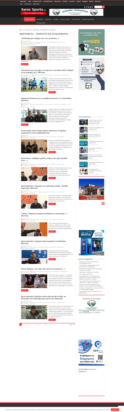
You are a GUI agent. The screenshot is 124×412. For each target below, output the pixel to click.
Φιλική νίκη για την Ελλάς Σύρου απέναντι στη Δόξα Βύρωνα (95, 156)
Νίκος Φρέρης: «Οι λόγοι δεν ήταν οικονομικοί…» (43, 269)
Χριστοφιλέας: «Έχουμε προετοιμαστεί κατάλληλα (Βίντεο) (43, 242)
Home (22, 30)
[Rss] (85, 7)
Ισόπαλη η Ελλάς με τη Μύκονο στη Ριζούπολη (95, 135)
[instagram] (92, 7)
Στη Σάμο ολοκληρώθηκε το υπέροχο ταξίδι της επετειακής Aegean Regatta (91, 288)
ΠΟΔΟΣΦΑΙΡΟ (29, 19)
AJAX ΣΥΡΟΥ (23, 1)
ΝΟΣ (21, 4)
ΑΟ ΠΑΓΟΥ (65, 1)
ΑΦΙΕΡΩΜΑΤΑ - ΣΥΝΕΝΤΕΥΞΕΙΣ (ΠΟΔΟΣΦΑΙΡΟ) (45, 42)
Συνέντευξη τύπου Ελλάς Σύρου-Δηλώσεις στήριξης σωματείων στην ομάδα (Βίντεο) (43, 131)
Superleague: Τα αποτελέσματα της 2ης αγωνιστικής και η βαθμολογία (89, 266)
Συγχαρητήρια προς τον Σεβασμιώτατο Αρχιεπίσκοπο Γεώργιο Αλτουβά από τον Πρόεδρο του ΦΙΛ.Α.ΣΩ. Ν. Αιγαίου (89, 277)
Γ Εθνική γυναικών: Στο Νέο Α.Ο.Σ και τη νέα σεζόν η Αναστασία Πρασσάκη (96, 121)
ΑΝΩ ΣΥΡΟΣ (36, 4)
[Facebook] (86, 7)
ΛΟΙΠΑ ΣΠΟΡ (76, 19)
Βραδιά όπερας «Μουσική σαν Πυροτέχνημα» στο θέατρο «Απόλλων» (91, 269)
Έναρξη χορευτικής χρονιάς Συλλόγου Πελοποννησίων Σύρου (89, 262)
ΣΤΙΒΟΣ (55, 19)
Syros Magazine (86, 259)
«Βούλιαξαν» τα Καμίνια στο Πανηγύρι (89, 272)
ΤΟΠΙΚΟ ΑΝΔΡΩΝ (65, 75)
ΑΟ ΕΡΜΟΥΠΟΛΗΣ (48, 1)
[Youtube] (90, 7)
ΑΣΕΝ (29, 1)
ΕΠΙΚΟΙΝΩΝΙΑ (40, 23)
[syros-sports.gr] (33, 10)
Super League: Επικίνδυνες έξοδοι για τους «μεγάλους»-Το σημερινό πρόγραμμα (90, 281)
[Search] (103, 7)
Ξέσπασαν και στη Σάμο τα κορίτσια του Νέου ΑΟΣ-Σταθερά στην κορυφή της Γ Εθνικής (47, 71)
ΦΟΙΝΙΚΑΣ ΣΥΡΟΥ (37, 1)
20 (39, 324)
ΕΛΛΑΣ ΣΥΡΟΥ (27, 4)
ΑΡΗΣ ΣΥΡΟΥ (57, 1)
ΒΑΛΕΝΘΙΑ (85, 1)
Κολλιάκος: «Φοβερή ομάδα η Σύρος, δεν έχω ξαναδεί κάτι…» (44, 159)
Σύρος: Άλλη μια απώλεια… (86, 274)
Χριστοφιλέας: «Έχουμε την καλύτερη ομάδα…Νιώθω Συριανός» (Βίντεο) (44, 187)
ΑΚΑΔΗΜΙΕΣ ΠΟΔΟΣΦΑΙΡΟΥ (28, 42)
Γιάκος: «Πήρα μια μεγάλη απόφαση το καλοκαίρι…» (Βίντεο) (44, 214)
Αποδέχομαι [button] (115, 409)
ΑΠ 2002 (79, 1)
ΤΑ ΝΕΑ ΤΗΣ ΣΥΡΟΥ (88, 19)
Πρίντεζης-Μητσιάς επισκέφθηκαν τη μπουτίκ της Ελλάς (95, 171)
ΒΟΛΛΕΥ (48, 19)
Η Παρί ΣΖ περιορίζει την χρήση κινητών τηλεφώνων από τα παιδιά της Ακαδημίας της (91, 285)
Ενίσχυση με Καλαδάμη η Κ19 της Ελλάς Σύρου (96, 128)
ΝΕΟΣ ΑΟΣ (97, 1)
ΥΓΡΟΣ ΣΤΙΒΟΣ (65, 19)
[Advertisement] (91, 102)
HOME (21, 19)
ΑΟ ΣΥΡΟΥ (72, 1)
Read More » (24, 64)
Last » (45, 324)
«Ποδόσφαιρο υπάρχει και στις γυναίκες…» (40, 38)
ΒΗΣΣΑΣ (91, 1)
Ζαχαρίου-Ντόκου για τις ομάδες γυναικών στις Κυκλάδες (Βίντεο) (46, 99)
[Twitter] (88, 7)
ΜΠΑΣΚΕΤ (39, 19)
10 (36, 324)
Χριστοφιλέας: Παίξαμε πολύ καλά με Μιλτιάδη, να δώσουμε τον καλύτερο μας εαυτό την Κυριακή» (43, 297)
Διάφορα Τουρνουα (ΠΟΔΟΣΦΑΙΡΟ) (51, 104)
